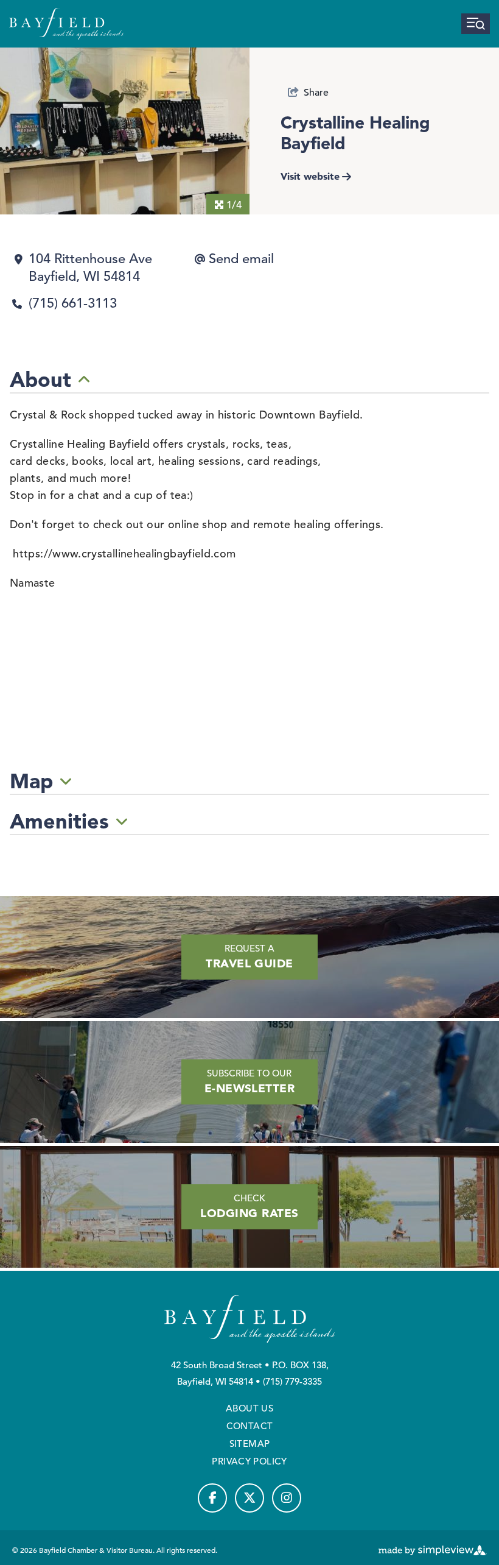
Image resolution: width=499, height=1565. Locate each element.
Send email (241, 258)
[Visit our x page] (249, 1498)
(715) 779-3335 (292, 1381)
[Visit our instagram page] (286, 1498)
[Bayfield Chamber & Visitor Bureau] (66, 24)
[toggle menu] (475, 23)
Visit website (310, 176)
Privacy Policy (249, 1461)
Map (31, 781)
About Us (249, 1408)
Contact (249, 1426)
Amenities (59, 821)
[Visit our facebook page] (212, 1498)
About (40, 379)
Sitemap (249, 1443)
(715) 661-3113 (73, 303)
